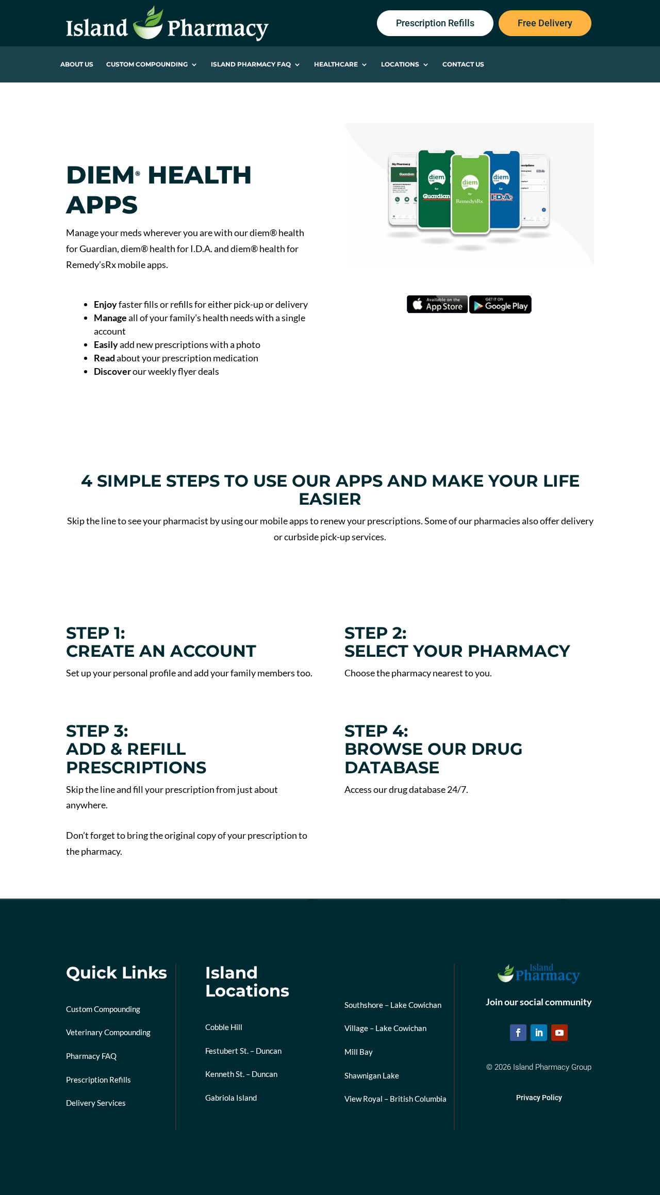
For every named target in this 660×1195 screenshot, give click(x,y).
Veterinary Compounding (108, 1032)
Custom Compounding (147, 64)
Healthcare (336, 64)
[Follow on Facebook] (518, 1032)
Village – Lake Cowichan (385, 1028)
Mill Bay (358, 1051)
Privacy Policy (539, 1097)
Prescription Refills (435, 23)
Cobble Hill (223, 1027)
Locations (400, 64)
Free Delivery (545, 23)
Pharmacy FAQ (91, 1055)
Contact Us (463, 64)
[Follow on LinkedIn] (539, 1032)
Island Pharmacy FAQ (251, 64)
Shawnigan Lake (371, 1075)
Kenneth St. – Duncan (241, 1073)
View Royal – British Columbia (395, 1098)
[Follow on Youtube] (559, 1032)
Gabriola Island (231, 1097)
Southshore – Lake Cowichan (392, 1004)
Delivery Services (96, 1102)
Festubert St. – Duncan (243, 1050)
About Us (76, 64)
